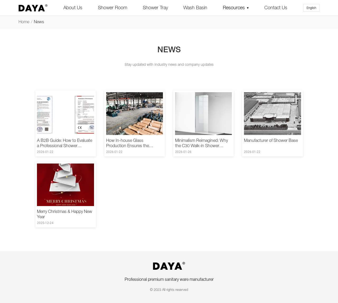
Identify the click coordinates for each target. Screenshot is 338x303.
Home (23, 21)
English (311, 8)
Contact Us (275, 7)
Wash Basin (195, 7)
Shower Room (112, 7)
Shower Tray (155, 7)
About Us (72, 7)
